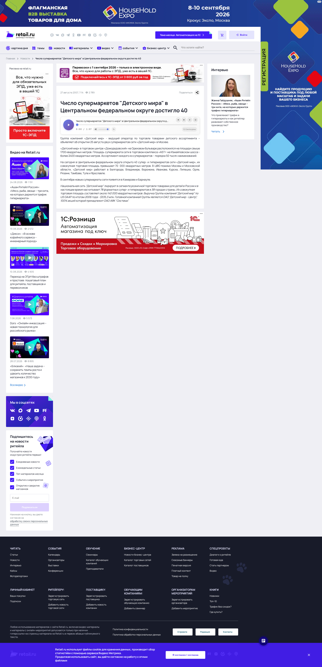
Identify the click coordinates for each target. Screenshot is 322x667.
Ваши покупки (17, 595)
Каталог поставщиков (136, 565)
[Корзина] (222, 35)
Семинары (92, 554)
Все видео (16, 385)
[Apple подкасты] (105, 35)
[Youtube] (78, 35)
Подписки (15, 601)
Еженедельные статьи (28, 467)
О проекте (182, 631)
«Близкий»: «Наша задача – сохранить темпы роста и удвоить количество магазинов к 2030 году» (27, 371)
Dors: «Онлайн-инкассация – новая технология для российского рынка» (28, 326)
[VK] (57, 35)
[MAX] (62, 35)
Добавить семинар (134, 608)
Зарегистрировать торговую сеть (58, 597)
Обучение (93, 548)
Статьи (14, 554)
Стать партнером (219, 565)
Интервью (15, 565)
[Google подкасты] (100, 35)
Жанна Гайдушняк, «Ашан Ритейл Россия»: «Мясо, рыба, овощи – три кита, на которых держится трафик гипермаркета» (230, 105)
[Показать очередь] (195, 120)
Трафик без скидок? (220, 606)
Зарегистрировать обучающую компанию (136, 601)
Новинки (214, 595)
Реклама (178, 548)
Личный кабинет (22, 590)
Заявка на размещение (184, 554)
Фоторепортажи (19, 576)
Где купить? (216, 612)
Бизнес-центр (134, 548)
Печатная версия (181, 565)
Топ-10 (213, 601)
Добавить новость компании (96, 606)
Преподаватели (95, 568)
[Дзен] (89, 35)
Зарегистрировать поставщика (96, 597)
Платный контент (181, 570)
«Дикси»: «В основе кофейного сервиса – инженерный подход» (23, 237)
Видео (213, 570)
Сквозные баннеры (182, 560)
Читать (215, 131)
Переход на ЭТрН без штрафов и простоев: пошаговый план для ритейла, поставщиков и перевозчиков (29, 282)
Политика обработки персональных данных (137, 634)
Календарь (54, 554)
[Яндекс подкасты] (95, 35)
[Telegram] (68, 35)
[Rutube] (84, 35)
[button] (81, 48)
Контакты (227, 631)
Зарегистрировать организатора (182, 601)
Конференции (55, 570)
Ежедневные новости (28, 461)
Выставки (53, 565)
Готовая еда (216, 560)
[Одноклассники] (73, 35)
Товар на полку (180, 576)
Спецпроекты (220, 548)
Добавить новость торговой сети (58, 606)
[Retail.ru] (25, 35)
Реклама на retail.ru (20, 68)
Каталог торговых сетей (137, 560)
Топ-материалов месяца (30, 473)
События (55, 548)
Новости (25, 58)
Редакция (205, 631)
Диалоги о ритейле (220, 554)
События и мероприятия (29, 479)
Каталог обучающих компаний (97, 561)
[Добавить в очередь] (189, 120)
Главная (10, 58)
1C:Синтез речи (189, 129)
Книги (214, 590)
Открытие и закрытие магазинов (28, 487)
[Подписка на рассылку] (52, 35)
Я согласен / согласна (185, 655)
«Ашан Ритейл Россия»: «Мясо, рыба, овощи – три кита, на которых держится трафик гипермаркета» (29, 192)
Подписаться (29, 507)
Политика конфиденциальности (130, 629)
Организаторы (56, 560)
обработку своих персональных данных (29, 522)
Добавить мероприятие (185, 608)
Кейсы (13, 570)
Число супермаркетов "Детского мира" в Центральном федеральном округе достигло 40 (127, 121)
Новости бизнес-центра (137, 554)
